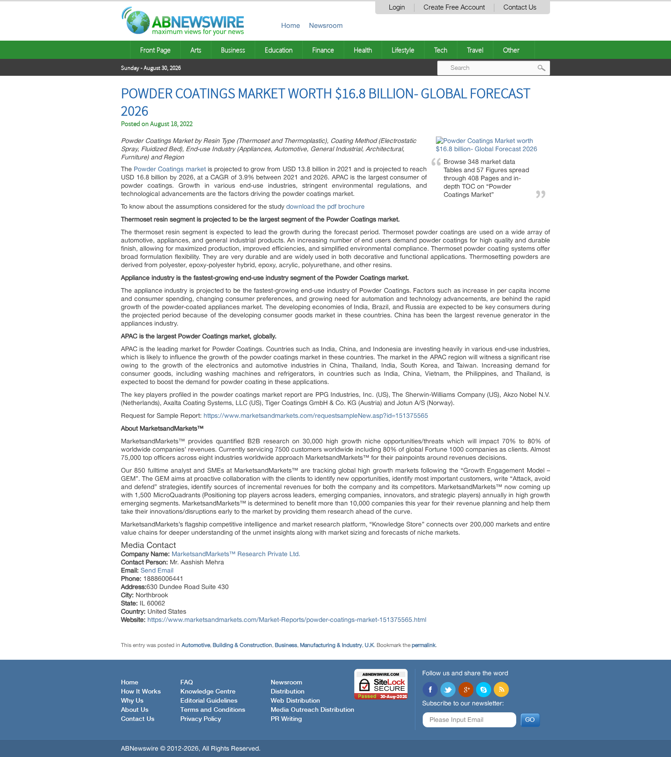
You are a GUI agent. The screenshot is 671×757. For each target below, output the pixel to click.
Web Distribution (295, 701)
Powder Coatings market (169, 169)
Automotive (196, 645)
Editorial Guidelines (208, 701)
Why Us (132, 701)
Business (233, 49)
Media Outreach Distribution (312, 710)
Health (363, 49)
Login (397, 7)
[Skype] (483, 690)
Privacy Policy (200, 719)
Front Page (155, 49)
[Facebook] (430, 690)
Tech (440, 49)
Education (279, 49)
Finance (323, 49)
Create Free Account (454, 7)
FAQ (186, 682)
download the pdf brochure (325, 206)
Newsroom (326, 25)
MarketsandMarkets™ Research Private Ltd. (236, 553)
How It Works (141, 692)
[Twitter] (448, 690)
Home (290, 25)
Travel (475, 49)
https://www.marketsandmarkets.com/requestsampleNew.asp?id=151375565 (316, 415)
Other (511, 49)
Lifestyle (403, 49)
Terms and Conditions (212, 710)
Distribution (287, 692)
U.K (369, 645)
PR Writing (286, 719)
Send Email (157, 570)
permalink (423, 645)
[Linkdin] (465, 690)
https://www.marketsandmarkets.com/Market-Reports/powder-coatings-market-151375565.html (286, 619)
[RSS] (501, 690)
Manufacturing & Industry (331, 645)
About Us (134, 710)
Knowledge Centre (208, 692)
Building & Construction (242, 645)
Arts (195, 49)
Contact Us (519, 7)
